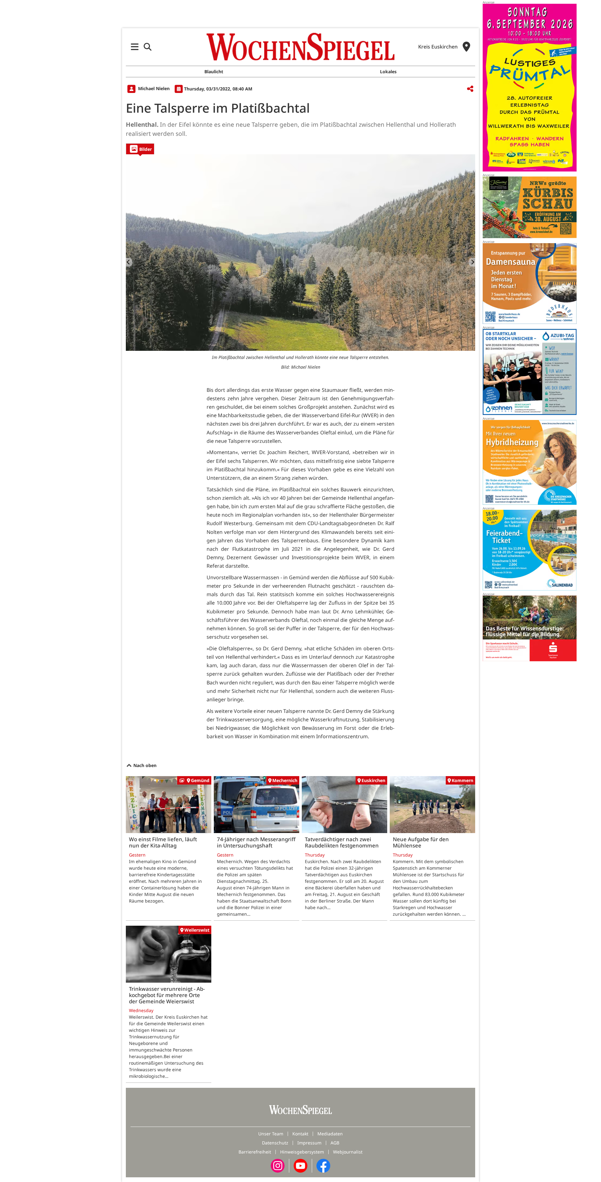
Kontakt (300, 1134)
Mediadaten (330, 1134)
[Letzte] (129, 262)
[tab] (140, 148)
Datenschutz (275, 1143)
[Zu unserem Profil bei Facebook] (323, 1165)
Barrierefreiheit (255, 1152)
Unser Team (270, 1134)
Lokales (388, 71)
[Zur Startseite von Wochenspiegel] (300, 46)
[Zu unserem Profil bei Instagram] (278, 1165)
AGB (335, 1143)
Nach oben (144, 765)
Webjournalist (347, 1152)
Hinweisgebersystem (302, 1152)
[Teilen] (470, 89)
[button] (135, 47)
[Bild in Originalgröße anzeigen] (300, 252)
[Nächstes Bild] (472, 262)
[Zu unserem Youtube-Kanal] (300, 1165)
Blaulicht (213, 71)
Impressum (309, 1143)
